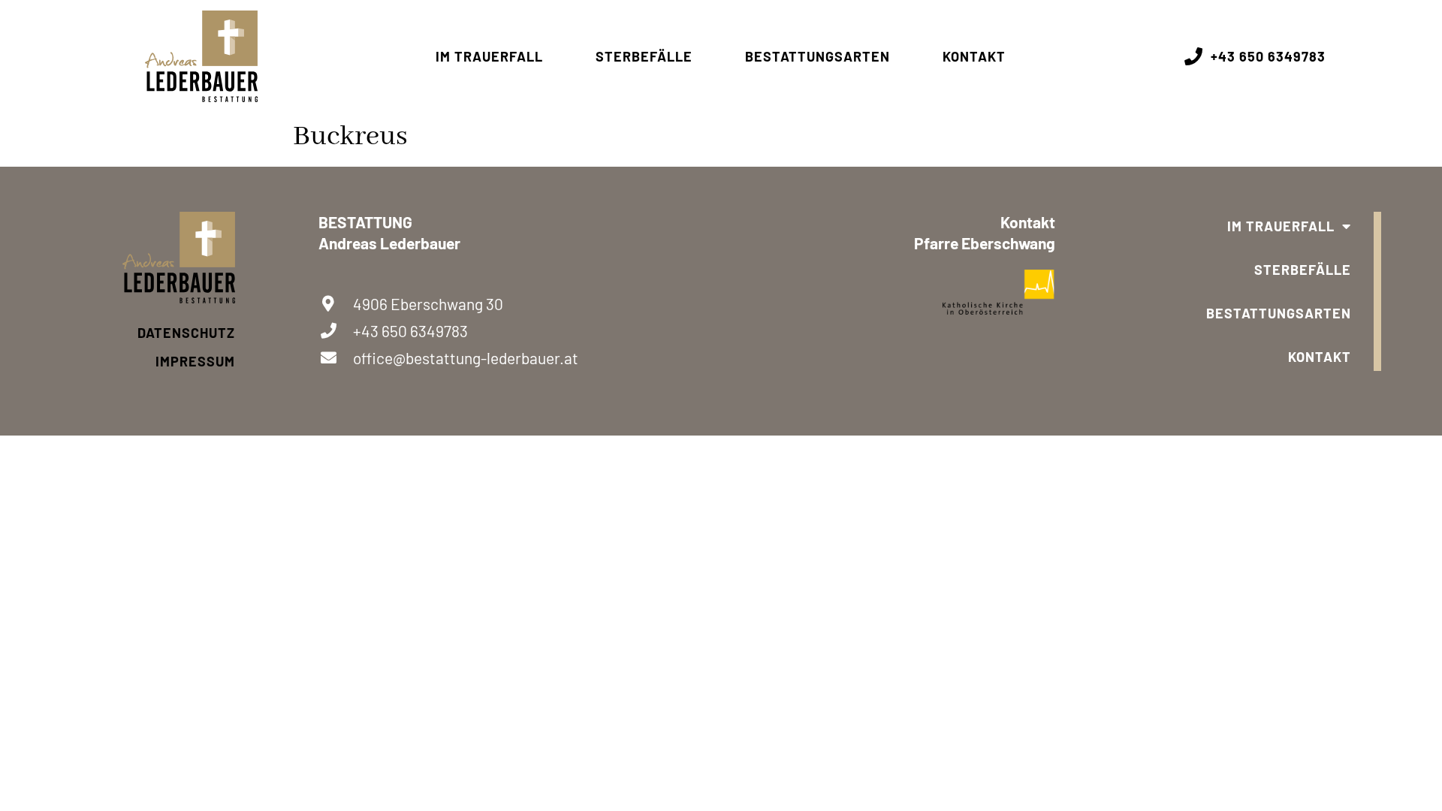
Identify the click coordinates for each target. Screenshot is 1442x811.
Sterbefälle (644, 56)
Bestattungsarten (817, 56)
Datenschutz (186, 332)
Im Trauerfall (489, 56)
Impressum (195, 361)
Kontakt (974, 56)
